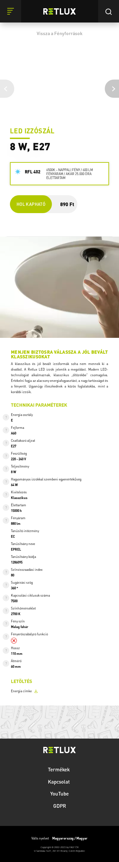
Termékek (59, 769)
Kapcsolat (59, 781)
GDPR (59, 805)
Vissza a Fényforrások (60, 33)
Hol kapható (31, 204)
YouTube (59, 793)
